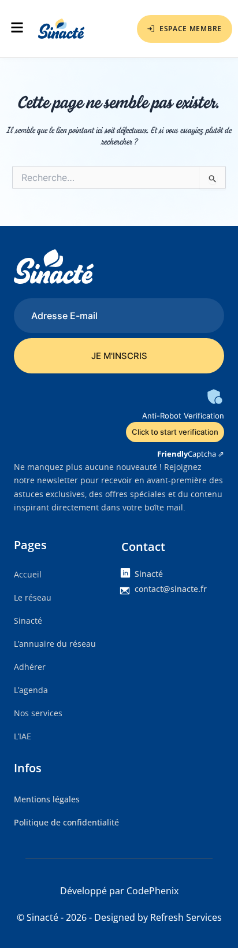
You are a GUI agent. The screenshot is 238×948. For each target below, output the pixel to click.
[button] (16, 28)
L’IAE (22, 736)
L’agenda (31, 689)
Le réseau (32, 597)
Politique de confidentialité (66, 822)
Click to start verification (175, 431)
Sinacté (28, 620)
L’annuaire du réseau (55, 643)
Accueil (28, 574)
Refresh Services (186, 917)
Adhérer (30, 666)
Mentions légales (47, 799)
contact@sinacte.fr (171, 588)
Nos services (38, 713)
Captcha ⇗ (190, 454)
